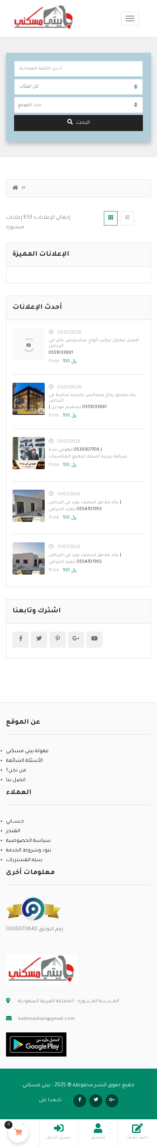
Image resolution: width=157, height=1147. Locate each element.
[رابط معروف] (33, 909)
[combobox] (78, 105)
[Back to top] (131, 1097)
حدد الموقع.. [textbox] (30, 105)
